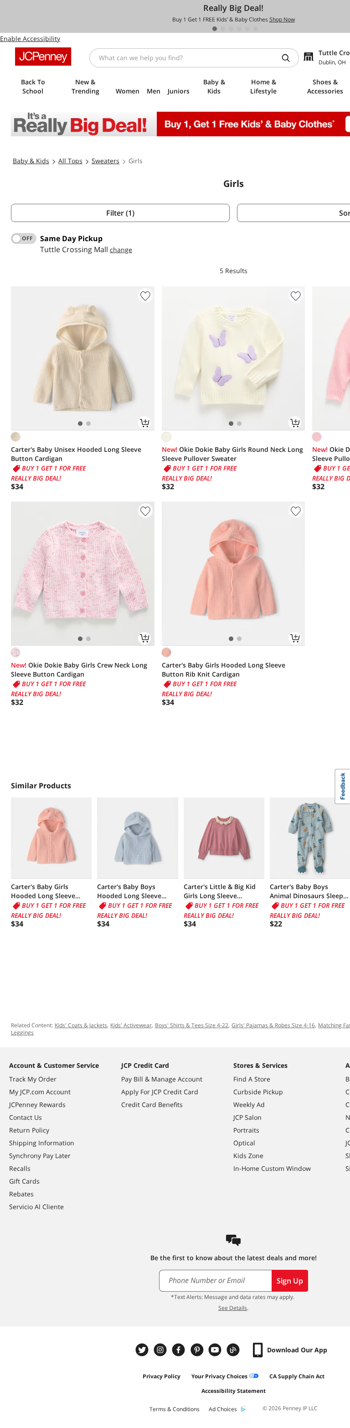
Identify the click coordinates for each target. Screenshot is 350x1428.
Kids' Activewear (131, 1025)
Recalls (20, 1168)
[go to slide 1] (214, 28)
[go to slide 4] (239, 28)
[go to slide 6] (255, 28)
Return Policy (29, 1130)
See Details (232, 1308)
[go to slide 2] (223, 28)
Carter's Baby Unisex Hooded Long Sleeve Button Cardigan (76, 454)
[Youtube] (216, 1350)
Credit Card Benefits (152, 1104)
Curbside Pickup (258, 1091)
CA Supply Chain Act (296, 1376)
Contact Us (25, 1117)
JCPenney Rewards (37, 1104)
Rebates (21, 1194)
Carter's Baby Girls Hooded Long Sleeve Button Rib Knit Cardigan (223, 669)
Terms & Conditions (174, 1409)
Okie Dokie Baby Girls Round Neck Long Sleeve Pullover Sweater (232, 454)
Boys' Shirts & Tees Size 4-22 (191, 1025)
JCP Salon (247, 1117)
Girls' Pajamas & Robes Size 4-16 (273, 1025)
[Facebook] (179, 1350)
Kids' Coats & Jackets (81, 1025)
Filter (120, 213)
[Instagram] (161, 1350)
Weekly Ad (249, 1104)
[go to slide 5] (247, 28)
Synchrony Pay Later (40, 1155)
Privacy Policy (161, 1376)
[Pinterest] (198, 1350)
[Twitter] (143, 1350)
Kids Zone (248, 1155)
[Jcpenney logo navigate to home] (43, 56)
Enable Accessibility (30, 38)
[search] (289, 58)
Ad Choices (223, 1409)
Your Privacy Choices (219, 1376)
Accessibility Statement (233, 1391)
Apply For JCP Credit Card (159, 1091)
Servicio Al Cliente (36, 1206)
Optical (244, 1142)
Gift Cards (24, 1181)
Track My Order (33, 1079)
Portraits (246, 1130)
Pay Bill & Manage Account (161, 1079)
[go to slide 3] (231, 28)
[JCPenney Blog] (234, 1350)
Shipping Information (41, 1142)
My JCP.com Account (40, 1091)
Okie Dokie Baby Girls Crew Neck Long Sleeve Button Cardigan (79, 669)
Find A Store (251, 1079)
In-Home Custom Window (272, 1168)
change (121, 249)
